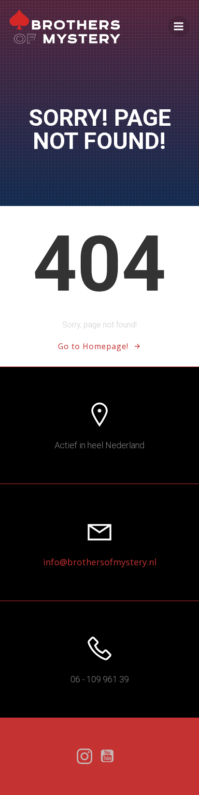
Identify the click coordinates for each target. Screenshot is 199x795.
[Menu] (178, 26)
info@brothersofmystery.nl (99, 562)
